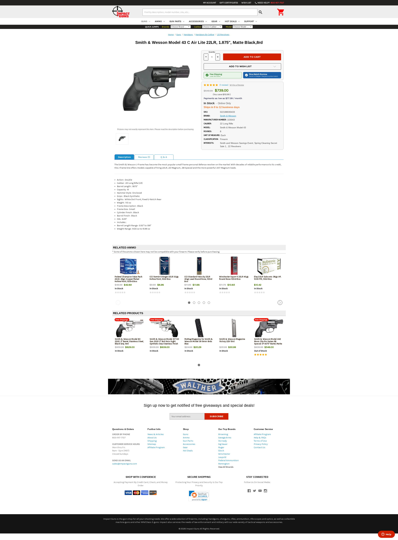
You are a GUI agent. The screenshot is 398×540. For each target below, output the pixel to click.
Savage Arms (224, 437)
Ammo (158, 21)
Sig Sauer (222, 444)
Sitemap (152, 444)
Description (124, 157)
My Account (209, 2)
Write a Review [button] (237, 85)
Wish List (246, 2)
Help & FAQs (260, 437)
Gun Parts (175, 21)
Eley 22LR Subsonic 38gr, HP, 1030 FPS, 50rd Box (267, 278)
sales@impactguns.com (124, 463)
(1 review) (224, 85)
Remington (223, 463)
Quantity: (212, 52)
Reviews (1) (144, 157)
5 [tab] (209, 302)
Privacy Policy (261, 444)
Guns (144, 21)
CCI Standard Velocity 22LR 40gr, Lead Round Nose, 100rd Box (198, 279)
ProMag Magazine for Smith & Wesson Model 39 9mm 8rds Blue (199, 341)
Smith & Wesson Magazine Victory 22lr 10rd (232, 340)
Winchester (224, 454)
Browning (223, 434)
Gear (214, 21)
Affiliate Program (156, 447)
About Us (152, 437)
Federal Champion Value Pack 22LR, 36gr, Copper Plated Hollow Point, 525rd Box (128, 279)
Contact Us (259, 447)
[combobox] (200, 12)
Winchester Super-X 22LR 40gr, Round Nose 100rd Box (234, 278)
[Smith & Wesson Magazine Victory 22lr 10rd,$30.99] (234, 328)
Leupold (222, 457)
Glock (221, 450)
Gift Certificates (229, 2)
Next (280, 302)
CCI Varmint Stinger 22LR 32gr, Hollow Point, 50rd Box (164, 278)
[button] (199, 496)
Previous (118, 302)
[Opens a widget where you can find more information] (386, 534)
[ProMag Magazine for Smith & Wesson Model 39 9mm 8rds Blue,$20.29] (199, 328)
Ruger (221, 447)
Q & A (164, 157)
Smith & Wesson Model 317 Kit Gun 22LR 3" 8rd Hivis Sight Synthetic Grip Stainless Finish (164, 341)
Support (249, 21)
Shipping (152, 441)
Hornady (222, 441)
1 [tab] (189, 302)
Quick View (130, 266)
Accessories (196, 21)
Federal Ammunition (228, 460)
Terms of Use (260, 441)
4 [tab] (204, 302)
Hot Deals (231, 21)
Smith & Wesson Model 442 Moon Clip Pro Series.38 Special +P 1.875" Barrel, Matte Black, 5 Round (268, 342)
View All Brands (226, 467)
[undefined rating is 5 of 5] (211, 85)
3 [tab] (199, 302)
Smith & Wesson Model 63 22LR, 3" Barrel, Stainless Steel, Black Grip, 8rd (129, 341)
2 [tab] (194, 302)
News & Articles (156, 434)
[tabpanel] (130, 277)
